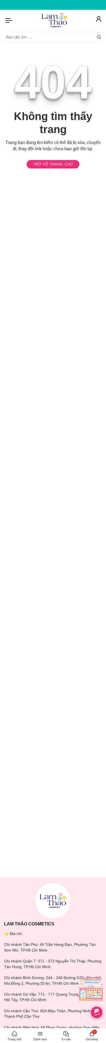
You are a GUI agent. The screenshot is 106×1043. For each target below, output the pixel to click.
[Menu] (9, 20)
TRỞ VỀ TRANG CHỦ (53, 164)
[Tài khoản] (98, 20)
